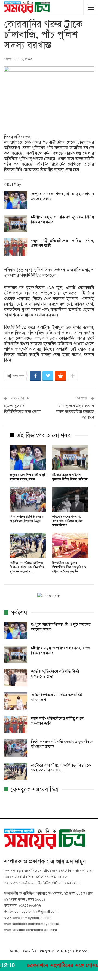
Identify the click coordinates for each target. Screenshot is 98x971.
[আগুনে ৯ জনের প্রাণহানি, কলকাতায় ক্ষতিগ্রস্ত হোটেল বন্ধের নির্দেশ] (70, 499)
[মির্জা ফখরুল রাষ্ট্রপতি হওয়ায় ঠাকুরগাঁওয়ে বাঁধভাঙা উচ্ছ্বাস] (28, 499)
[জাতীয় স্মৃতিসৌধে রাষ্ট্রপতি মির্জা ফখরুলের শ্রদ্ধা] (15, 677)
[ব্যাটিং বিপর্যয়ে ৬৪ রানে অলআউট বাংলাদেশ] (15, 701)
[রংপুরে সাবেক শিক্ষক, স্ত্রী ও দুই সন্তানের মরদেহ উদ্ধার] (15, 200)
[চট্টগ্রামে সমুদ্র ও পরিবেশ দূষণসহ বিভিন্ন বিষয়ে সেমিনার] (15, 223)
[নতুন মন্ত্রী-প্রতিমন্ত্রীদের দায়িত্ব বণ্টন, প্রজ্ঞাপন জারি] (15, 247)
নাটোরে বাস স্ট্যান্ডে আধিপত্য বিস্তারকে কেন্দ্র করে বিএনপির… (61, 768)
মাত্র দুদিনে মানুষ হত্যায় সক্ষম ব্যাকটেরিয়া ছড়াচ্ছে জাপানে (75, 411)
